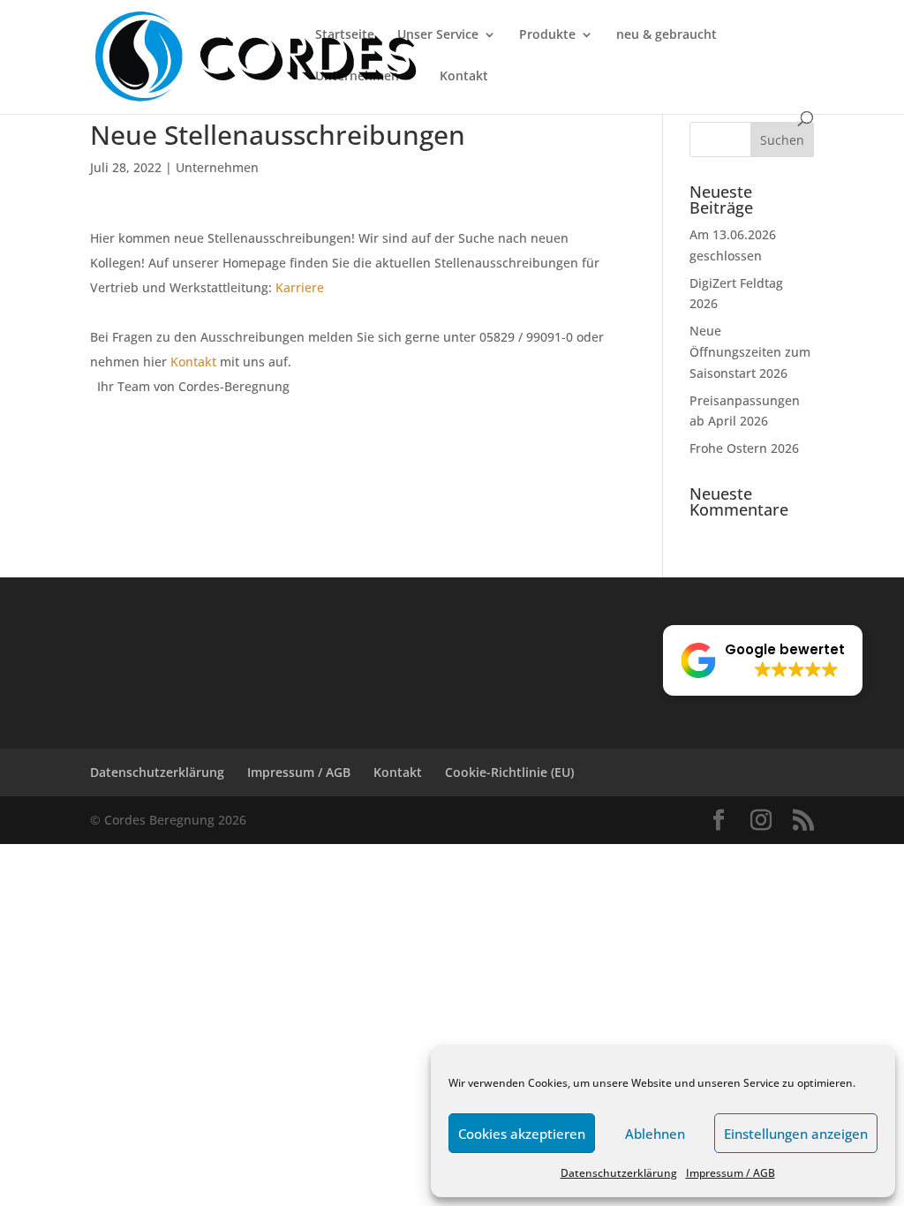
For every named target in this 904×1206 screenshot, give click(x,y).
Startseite (344, 35)
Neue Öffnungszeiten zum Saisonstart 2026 (749, 351)
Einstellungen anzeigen (796, 1133)
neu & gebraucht (666, 35)
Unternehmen (357, 77)
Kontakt (464, 77)
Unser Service (437, 35)
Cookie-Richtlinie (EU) (509, 772)
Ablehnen (655, 1133)
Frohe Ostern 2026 (744, 448)
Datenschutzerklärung (619, 1172)
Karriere (299, 287)
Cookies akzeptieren (521, 1133)
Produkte (547, 35)
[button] (763, 660)
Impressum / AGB (730, 1172)
